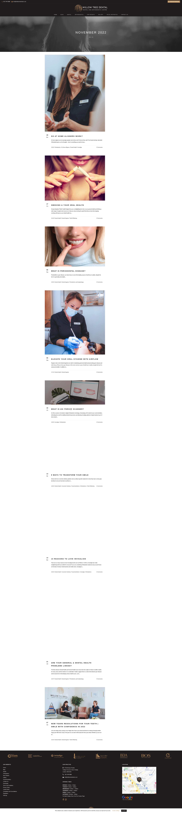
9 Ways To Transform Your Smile (70, 475)
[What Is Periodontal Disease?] (75, 246)
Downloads (5, 783)
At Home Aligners (65, 147)
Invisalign (79, 147)
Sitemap (5, 795)
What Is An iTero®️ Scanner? (67, 409)
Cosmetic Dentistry (66, 486)
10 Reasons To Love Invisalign (68, 559)
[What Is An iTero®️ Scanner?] (75, 392)
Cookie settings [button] (115, 810)
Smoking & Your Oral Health (67, 205)
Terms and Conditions (8, 785)
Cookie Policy (6, 789)
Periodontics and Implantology (77, 282)
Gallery (4, 777)
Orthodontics (58, 147)
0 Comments (99, 147)
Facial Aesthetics (75, 486)
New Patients (6, 775)
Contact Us (5, 781)
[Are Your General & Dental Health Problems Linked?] (75, 619)
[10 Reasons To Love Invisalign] (75, 524)
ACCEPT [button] (124, 810)
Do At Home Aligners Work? (67, 136)
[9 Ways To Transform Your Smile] (75, 450)
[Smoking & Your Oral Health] (75, 178)
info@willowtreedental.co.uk (19, 1)
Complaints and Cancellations (10, 791)
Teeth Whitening (73, 218)
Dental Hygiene (65, 218)
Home (90, 37)
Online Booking (174, 1)
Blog (4, 769)
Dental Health (73, 147)
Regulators (5, 793)
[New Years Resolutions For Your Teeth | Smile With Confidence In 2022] (75, 703)
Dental (4, 771)
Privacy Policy (6, 787)
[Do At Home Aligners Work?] (75, 93)
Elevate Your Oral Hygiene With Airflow (74, 359)
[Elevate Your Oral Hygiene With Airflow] (75, 322)
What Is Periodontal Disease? (68, 271)
